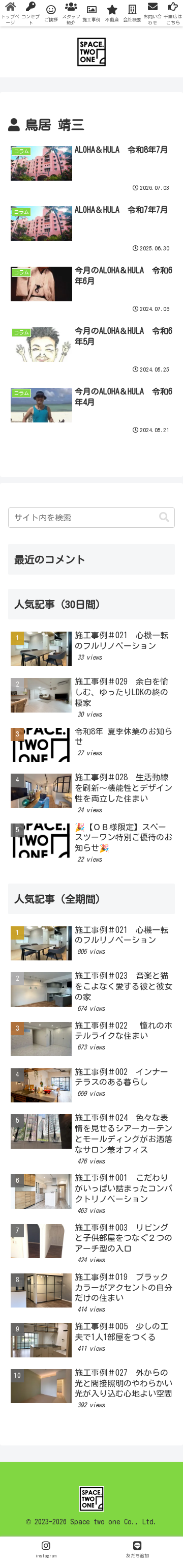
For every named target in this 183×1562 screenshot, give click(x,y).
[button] (164, 517)
